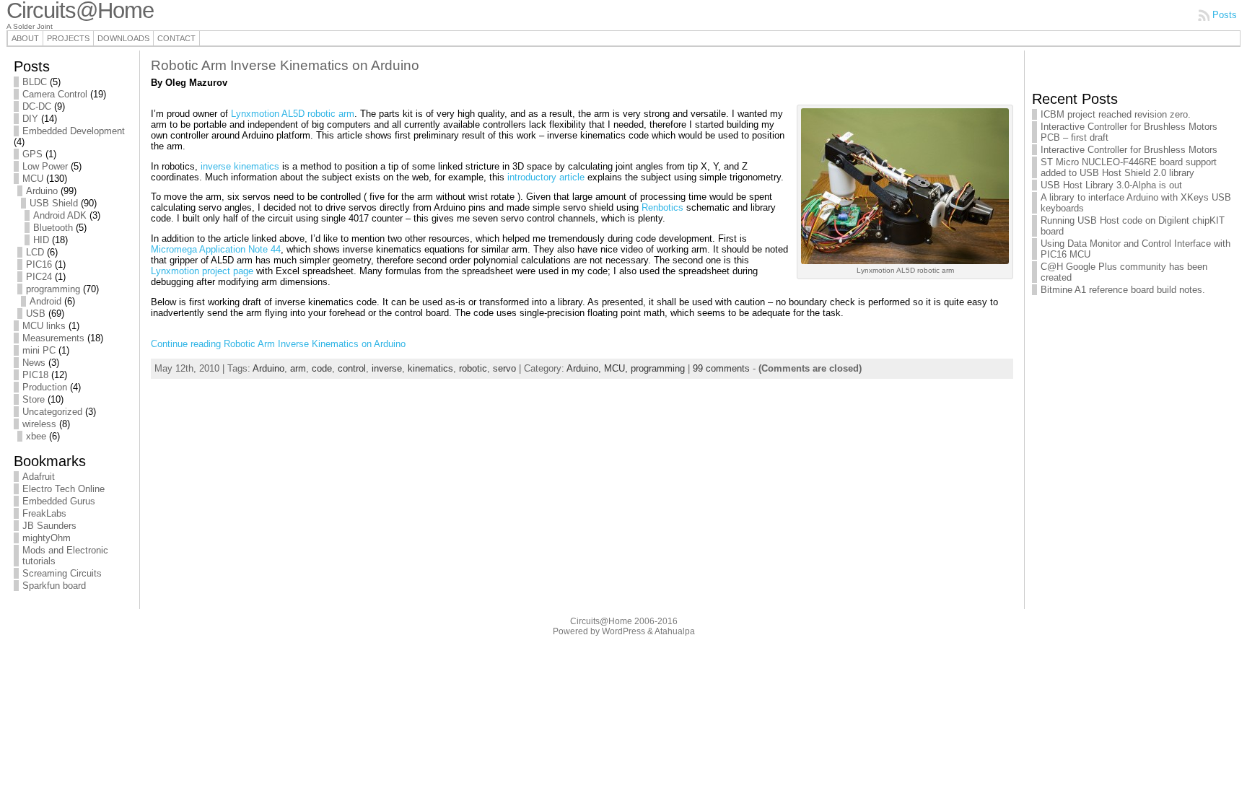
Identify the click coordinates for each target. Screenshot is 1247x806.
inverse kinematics (240, 166)
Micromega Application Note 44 (216, 249)
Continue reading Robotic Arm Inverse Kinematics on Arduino (278, 343)
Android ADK (60, 215)
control (352, 368)
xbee (36, 436)
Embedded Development (73, 131)
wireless (39, 424)
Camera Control (54, 94)
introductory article (546, 177)
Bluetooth (53, 227)
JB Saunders (49, 525)
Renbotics (662, 207)
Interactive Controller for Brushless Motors (1129, 149)
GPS (32, 154)
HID (41, 240)
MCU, (617, 368)
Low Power (45, 166)
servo (504, 368)
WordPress (623, 631)
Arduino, (585, 368)
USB (35, 313)
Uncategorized (52, 411)
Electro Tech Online (63, 488)
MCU (32, 178)
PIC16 (39, 264)
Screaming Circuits (62, 573)
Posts (1224, 14)
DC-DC (36, 106)
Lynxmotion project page (202, 271)
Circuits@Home (601, 621)
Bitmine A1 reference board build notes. (1123, 289)
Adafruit (38, 476)
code (322, 368)
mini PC (39, 350)
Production (44, 387)
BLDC (34, 81)
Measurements (53, 338)
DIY (30, 118)
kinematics (430, 368)
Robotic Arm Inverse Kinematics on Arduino (285, 65)
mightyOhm (46, 538)
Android (45, 301)
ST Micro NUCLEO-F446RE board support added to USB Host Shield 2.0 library (1129, 167)
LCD (35, 252)
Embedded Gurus (58, 501)
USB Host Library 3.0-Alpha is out (1111, 185)
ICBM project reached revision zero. (1116, 114)
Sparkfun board (54, 585)
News (33, 362)
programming (53, 289)
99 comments (721, 368)
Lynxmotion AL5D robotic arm (292, 113)
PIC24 (39, 276)
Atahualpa (675, 631)
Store (33, 399)
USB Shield (54, 203)
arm (298, 368)
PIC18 (35, 374)
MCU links (44, 325)
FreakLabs (44, 513)
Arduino (42, 190)
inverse (387, 368)
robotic (473, 368)
